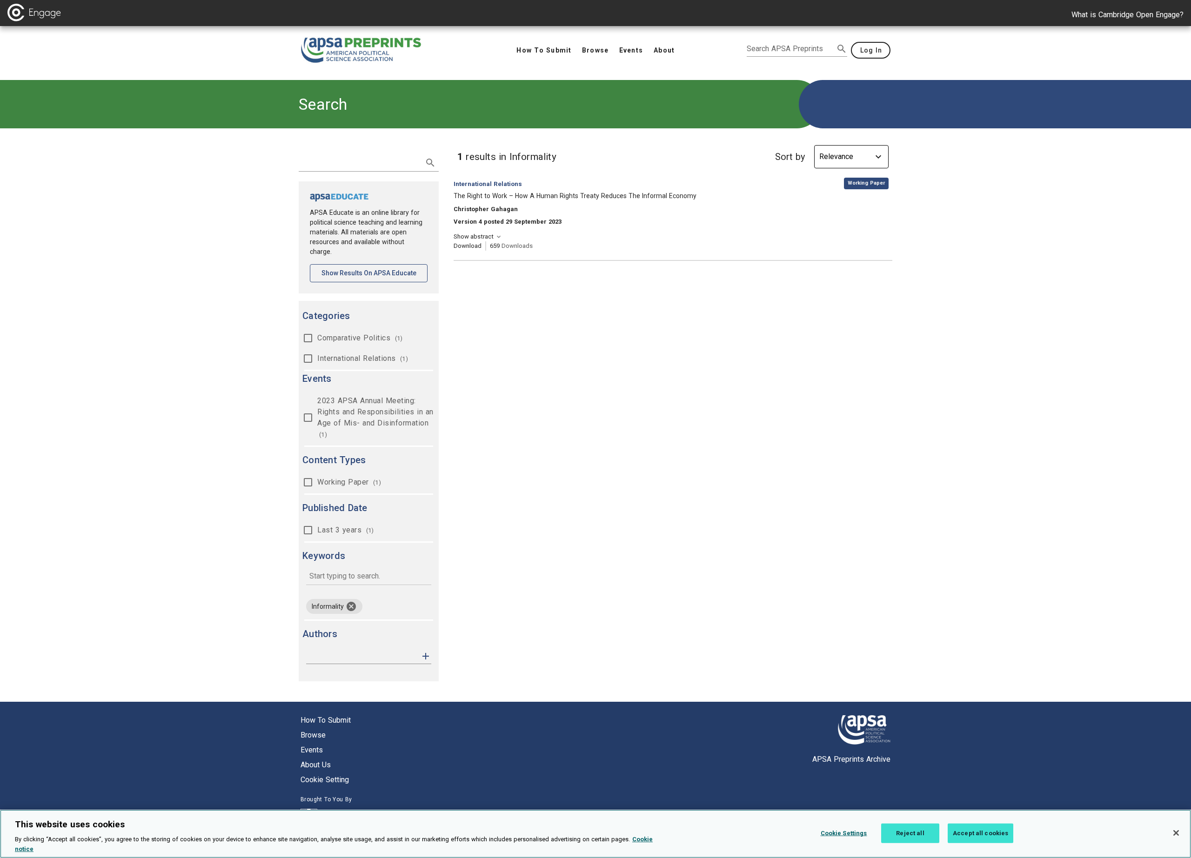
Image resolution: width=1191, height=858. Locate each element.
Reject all (910, 833)
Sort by (790, 156)
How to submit (326, 720)
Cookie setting (325, 779)
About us (316, 764)
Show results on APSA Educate (374, 273)
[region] (595, 834)
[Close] (1176, 833)
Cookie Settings (844, 833)
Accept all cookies (980, 833)
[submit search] (841, 48)
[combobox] (368, 577)
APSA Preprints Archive (851, 759)
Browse (313, 735)
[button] (425, 655)
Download (468, 245)
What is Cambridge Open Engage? (1127, 14)
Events (312, 749)
